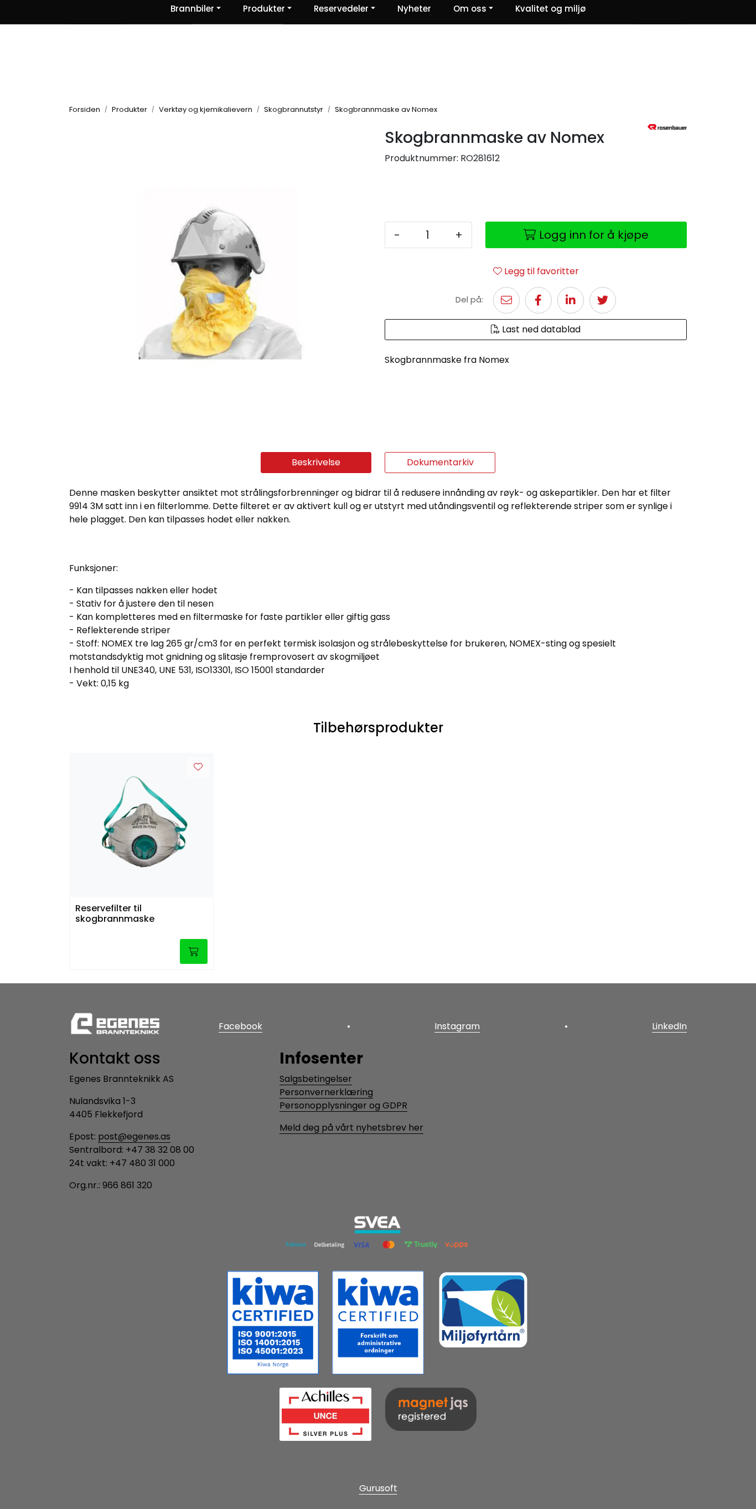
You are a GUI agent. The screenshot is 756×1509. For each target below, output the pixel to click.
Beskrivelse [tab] (316, 462)
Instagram (457, 1026)
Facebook (240, 1026)
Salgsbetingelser (315, 1078)
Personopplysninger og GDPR (343, 1105)
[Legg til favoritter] (198, 767)
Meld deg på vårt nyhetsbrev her (351, 1127)
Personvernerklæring (326, 1092)
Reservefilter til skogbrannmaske (114, 914)
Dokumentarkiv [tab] (440, 462)
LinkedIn (669, 1026)
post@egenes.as (134, 1136)
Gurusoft (378, 1488)
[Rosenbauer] (667, 127)
